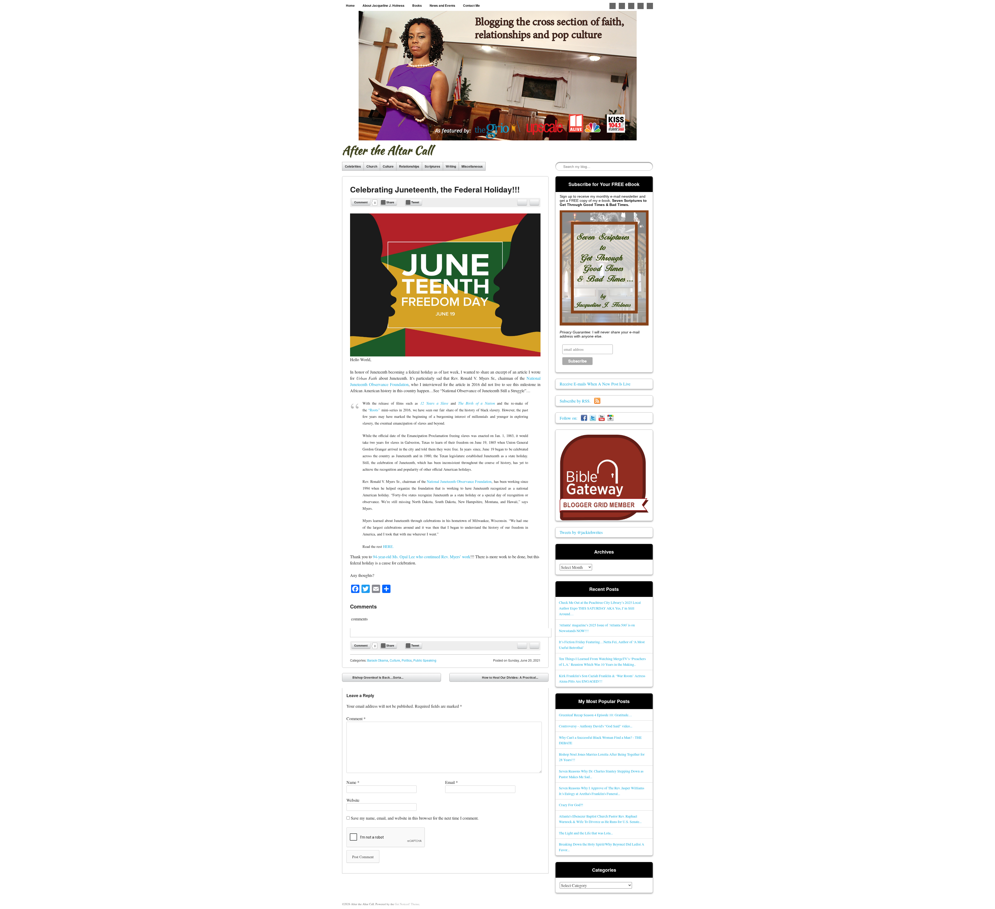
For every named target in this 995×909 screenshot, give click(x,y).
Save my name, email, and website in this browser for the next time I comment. (415, 818)
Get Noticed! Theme (407, 904)
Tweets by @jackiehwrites (581, 532)
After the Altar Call (387, 150)
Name (352, 782)
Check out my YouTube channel (640, 6)
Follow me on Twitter (612, 6)
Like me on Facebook (622, 6)
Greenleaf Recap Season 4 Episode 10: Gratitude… (595, 714)
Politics (407, 660)
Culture (388, 166)
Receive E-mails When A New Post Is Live (595, 383)
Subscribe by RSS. (577, 401)
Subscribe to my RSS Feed (650, 6)
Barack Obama (377, 660)
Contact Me (471, 5)
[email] (522, 202)
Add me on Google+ (631, 6)
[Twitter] (593, 418)
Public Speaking (424, 660)
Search (559, 166)
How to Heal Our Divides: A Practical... (514, 678)
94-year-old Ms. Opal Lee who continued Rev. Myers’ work (421, 556)
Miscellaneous (472, 166)
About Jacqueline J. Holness (383, 5)
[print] (534, 202)
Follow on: (570, 418)
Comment (361, 202)
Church (371, 166)
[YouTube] (602, 418)
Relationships (409, 166)
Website (352, 800)
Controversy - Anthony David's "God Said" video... (595, 726)
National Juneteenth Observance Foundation (459, 481)
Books (417, 5)
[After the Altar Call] (498, 75)
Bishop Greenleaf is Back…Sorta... (374, 678)
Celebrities (353, 166)
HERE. (388, 546)
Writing (451, 166)
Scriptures (432, 166)
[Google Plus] (610, 418)
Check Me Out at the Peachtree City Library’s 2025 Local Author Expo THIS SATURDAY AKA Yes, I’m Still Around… (600, 608)
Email (451, 782)
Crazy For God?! (571, 804)
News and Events (442, 5)
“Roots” (374, 409)
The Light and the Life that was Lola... (586, 833)
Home (350, 5)
